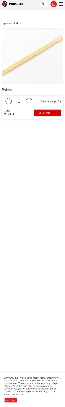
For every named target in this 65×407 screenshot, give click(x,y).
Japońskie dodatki (11, 23)
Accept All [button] (11, 400)
